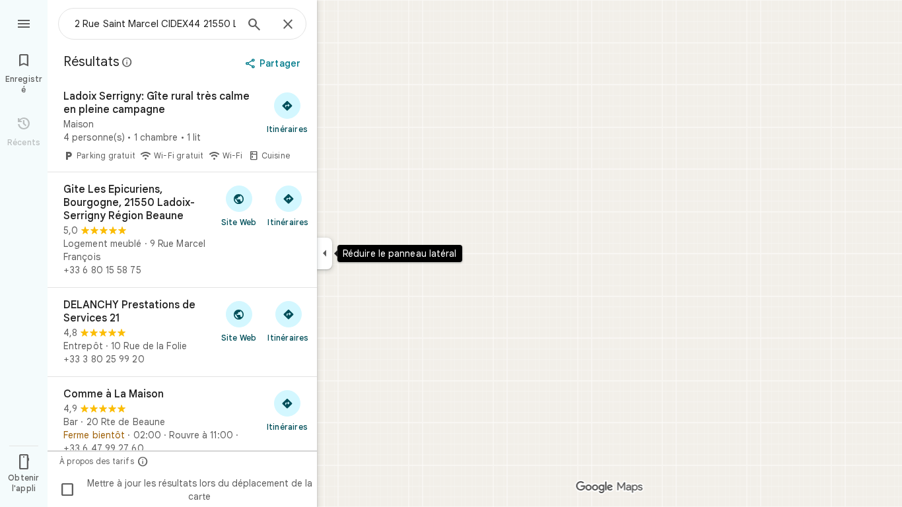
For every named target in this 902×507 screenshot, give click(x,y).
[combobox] (155, 24)
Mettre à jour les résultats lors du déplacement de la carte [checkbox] (185, 489)
